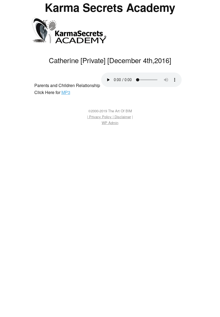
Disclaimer (122, 116)
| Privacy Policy (100, 116)
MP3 (65, 92)
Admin (110, 122)
